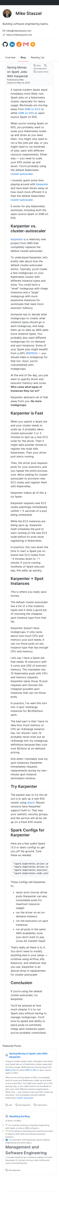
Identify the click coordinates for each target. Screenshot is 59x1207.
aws (38, 65)
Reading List (37, 57)
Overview (10, 57)
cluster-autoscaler (22, 173)
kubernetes (42, 71)
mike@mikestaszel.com (18, 30)
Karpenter (42, 184)
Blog (23, 57)
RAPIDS (31, 353)
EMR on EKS (26, 113)
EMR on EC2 (32, 109)
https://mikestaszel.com (19, 34)
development (24, 1105)
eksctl (31, 802)
